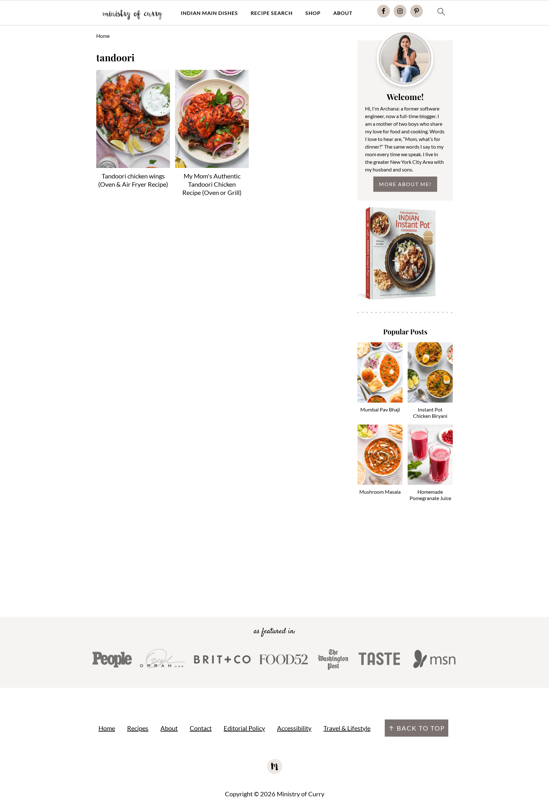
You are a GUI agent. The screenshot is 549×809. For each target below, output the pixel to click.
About (343, 13)
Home (103, 36)
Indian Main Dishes (209, 13)
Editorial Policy (244, 728)
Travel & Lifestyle (346, 728)
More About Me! (405, 184)
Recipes (137, 728)
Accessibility (294, 728)
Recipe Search (272, 13)
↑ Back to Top (416, 728)
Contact (201, 728)
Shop (313, 13)
